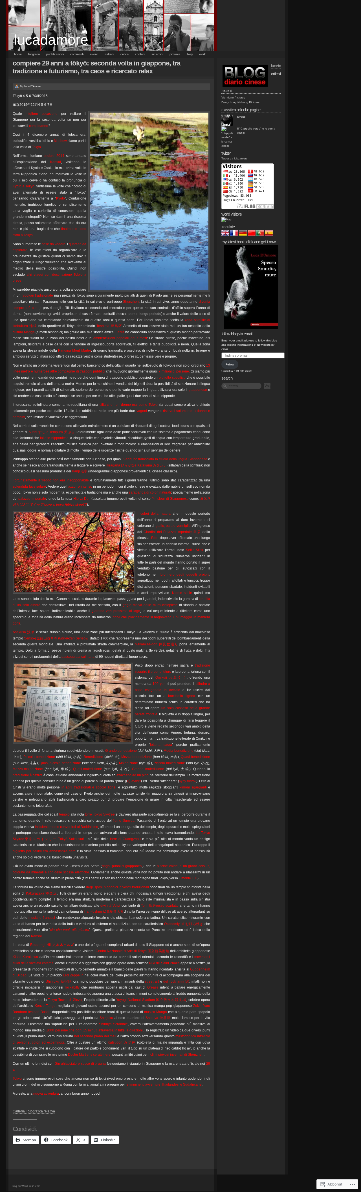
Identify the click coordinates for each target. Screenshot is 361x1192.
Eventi (94, 54)
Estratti (109, 54)
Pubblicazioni (55, 54)
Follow (230, 364)
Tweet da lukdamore (234, 158)
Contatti (140, 54)
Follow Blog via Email (236, 333)
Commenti (76, 54)
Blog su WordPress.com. (26, 1186)
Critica (124, 54)
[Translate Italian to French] (234, 234)
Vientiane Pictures (233, 97)
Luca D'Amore (32, 86)
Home (18, 54)
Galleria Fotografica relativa (34, 1111)
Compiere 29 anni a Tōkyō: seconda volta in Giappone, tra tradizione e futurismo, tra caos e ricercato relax (96, 67)
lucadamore (51, 40)
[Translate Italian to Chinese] (252, 234)
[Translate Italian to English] (225, 234)
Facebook (278, 65)
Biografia (34, 54)
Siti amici (157, 54)
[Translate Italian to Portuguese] (260, 234)
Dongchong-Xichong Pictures (240, 102)
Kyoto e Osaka (42, 168)
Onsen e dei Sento (85, 866)
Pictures (175, 54)
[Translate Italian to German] (243, 234)
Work (202, 54)
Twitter (225, 153)
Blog (190, 54)
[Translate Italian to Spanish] (269, 234)
